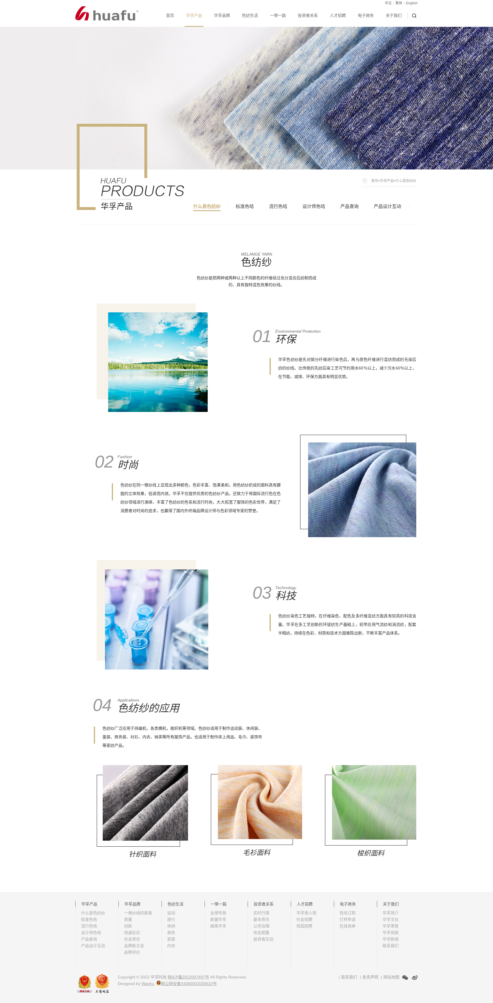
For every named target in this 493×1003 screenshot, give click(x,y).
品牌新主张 (134, 945)
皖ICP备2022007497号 (188, 977)
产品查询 (349, 206)
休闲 (171, 926)
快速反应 (132, 932)
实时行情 (261, 913)
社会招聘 (304, 919)
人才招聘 (338, 15)
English (412, 3)
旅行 (171, 919)
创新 (128, 926)
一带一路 (278, 15)
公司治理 (261, 926)
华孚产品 (194, 15)
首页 (170, 15)
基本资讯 (261, 919)
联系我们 (391, 945)
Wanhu (148, 983)
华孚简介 (391, 913)
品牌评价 (132, 952)
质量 (128, 919)
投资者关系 (308, 15)
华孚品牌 (222, 15)
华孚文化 (391, 919)
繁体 (398, 3)
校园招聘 (304, 926)
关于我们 (394, 15)
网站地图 (391, 977)
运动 (171, 913)
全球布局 (218, 913)
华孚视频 (391, 932)
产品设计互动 (387, 206)
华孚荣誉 (391, 926)
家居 (171, 939)
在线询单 (347, 926)
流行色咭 (278, 206)
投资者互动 (263, 939)
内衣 (171, 945)
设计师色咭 (313, 206)
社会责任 (132, 939)
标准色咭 (245, 206)
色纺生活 (250, 15)
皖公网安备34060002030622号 (189, 983)
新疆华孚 (218, 919)
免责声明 (370, 977)
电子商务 (366, 15)
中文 (388, 3)
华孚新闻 (391, 939)
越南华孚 (218, 926)
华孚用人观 (306, 913)
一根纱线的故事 (138, 913)
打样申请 (347, 919)
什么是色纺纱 (207, 206)
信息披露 (261, 932)
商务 (171, 932)
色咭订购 (347, 913)
